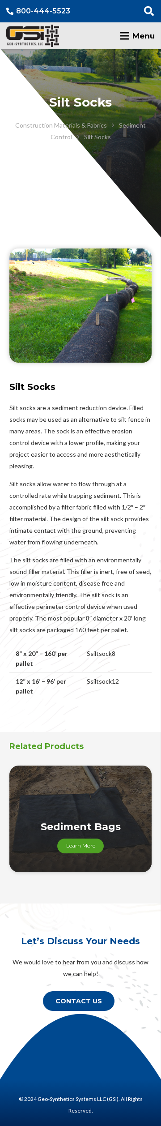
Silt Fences (80, 827)
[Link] (32, 36)
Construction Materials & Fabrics (61, 125)
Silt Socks (97, 137)
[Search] (149, 11)
